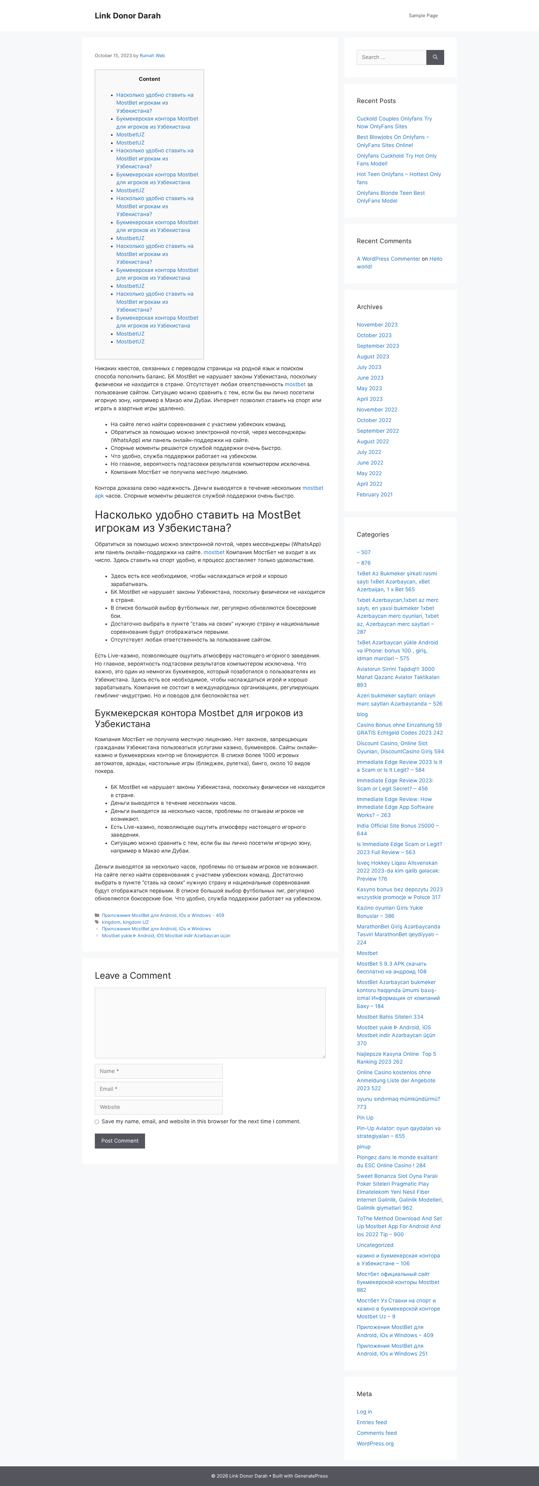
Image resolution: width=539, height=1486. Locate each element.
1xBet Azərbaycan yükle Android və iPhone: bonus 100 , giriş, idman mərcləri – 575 (397, 650)
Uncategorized (375, 1245)
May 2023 (369, 388)
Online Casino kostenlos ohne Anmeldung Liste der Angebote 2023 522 (396, 1080)
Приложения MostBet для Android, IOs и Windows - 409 (163, 915)
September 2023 (378, 346)
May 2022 (369, 473)
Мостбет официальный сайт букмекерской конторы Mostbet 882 (398, 1282)
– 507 (364, 552)
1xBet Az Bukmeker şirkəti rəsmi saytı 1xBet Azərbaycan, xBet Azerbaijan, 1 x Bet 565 (397, 581)
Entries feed (372, 1422)
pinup (364, 1147)
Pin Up (365, 1117)
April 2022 (369, 484)
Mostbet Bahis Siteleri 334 (390, 1017)
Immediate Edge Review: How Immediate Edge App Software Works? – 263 (395, 807)
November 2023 (377, 325)
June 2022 (370, 463)
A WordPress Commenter (388, 259)
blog (362, 714)
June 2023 (370, 378)
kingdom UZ (136, 922)
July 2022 (369, 452)
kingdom (111, 922)
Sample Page (423, 15)
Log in (364, 1412)
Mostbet (367, 953)
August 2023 (373, 356)
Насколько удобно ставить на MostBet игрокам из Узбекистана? (155, 103)
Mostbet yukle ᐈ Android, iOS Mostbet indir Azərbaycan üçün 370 (396, 1035)
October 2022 (374, 420)
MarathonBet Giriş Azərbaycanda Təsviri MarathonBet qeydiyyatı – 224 (398, 934)
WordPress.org (375, 1443)
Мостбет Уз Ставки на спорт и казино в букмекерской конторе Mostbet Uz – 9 (398, 1308)
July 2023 (369, 367)
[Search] (435, 57)
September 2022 (378, 431)
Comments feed (377, 1433)
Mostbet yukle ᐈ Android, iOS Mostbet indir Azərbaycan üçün (166, 935)
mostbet (295, 384)
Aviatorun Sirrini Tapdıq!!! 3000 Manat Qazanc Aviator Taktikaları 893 (398, 677)
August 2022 (373, 441)
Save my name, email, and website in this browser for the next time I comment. (201, 1121)
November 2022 (377, 409)
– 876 (364, 563)
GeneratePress (311, 1476)
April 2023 (370, 399)
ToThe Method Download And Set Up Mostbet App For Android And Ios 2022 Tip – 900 (399, 1226)
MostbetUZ (130, 134)
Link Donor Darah (128, 15)
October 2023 (374, 335)
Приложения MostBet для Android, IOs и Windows (156, 928)
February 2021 (375, 494)
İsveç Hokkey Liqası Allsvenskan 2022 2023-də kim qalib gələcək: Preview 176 (398, 871)
